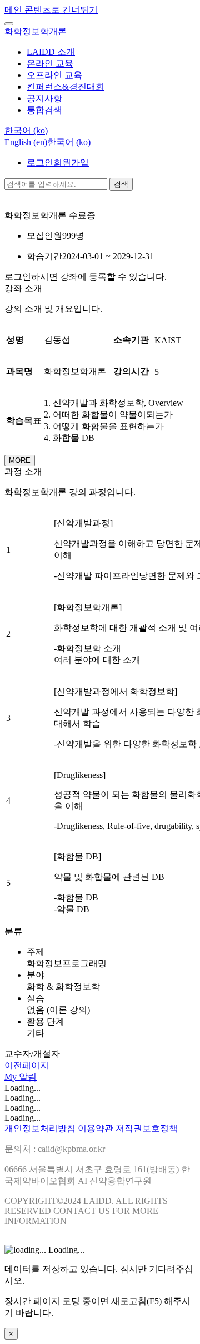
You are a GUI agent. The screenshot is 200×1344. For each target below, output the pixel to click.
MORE (20, 460)
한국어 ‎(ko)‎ (69, 142)
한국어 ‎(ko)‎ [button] (26, 130)
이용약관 (95, 1128)
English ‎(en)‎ (25, 142)
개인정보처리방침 (40, 1128)
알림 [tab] (28, 1077)
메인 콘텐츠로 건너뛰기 (51, 9)
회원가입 (71, 162)
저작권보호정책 (147, 1128)
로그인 (40, 162)
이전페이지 (26, 1065)
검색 (121, 184)
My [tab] (11, 1077)
